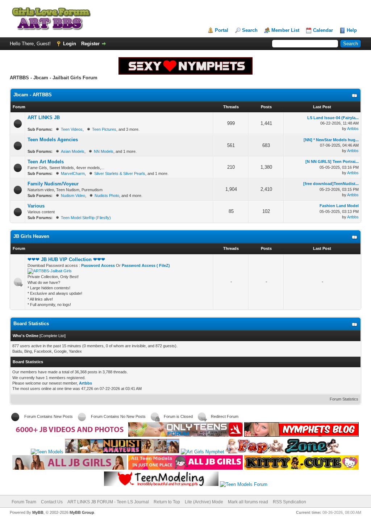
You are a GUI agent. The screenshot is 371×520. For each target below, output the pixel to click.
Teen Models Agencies (53, 139)
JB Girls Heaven (31, 236)
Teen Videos (72, 129)
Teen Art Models (46, 161)
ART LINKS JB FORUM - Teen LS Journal (108, 501)
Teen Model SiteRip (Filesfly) (86, 217)
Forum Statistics (344, 399)
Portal (221, 30)
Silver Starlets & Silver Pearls (119, 173)
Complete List (52, 336)
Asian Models (72, 151)
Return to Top (167, 501)
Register (90, 43)
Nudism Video (73, 195)
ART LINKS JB (44, 117)
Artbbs (353, 128)
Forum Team (24, 501)
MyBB (37, 512)
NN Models (103, 151)
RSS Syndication (289, 501)
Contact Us (52, 501)
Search (250, 30)
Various (36, 206)
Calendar (323, 30)
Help (352, 30)
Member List (285, 30)
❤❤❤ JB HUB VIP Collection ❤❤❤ (66, 259)
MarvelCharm (73, 173)
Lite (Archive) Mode (204, 501)
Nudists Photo (107, 195)
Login (69, 43)
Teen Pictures (104, 129)
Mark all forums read (248, 501)
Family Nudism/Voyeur (53, 183)
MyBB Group (82, 512)
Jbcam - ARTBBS (32, 94)
